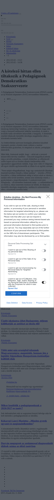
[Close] (48, 197)
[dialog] (27, 250)
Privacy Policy (42, 303)
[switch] (44, 250)
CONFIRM (16, 293)
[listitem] (27, 244)
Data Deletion (12, 303)
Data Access (27, 303)
